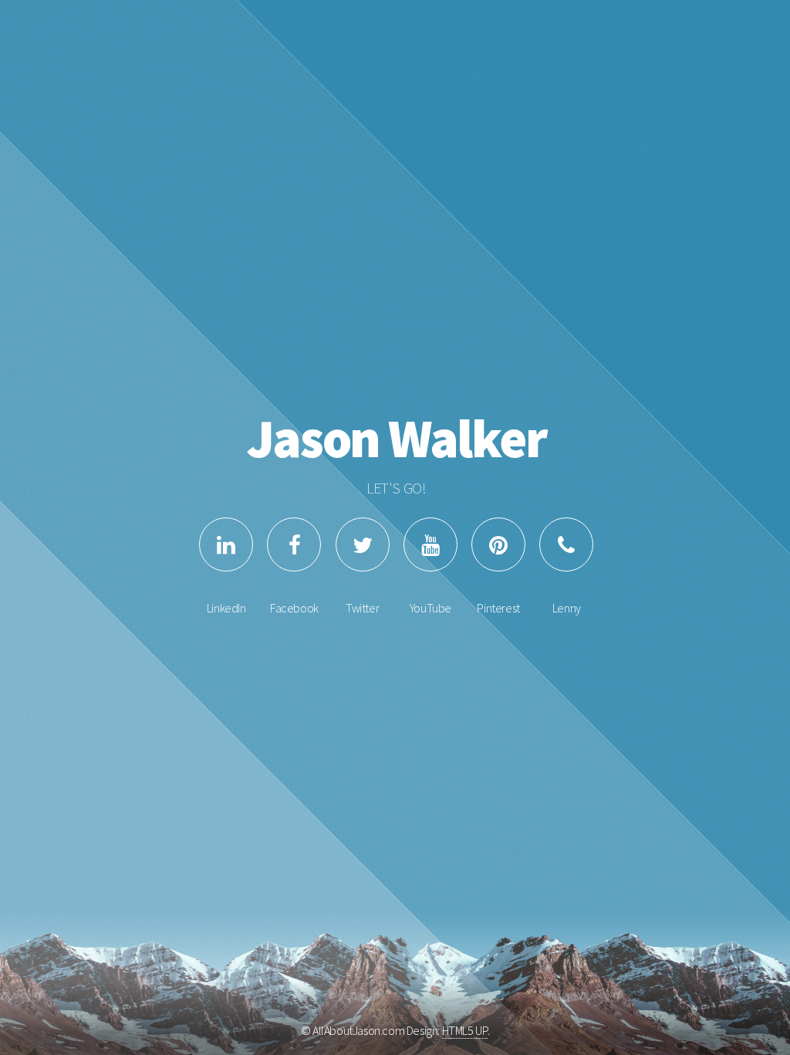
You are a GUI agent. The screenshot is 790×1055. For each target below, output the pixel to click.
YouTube (430, 608)
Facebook (294, 608)
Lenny (566, 608)
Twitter (362, 608)
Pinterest (498, 608)
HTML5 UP (465, 1030)
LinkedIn (226, 608)
